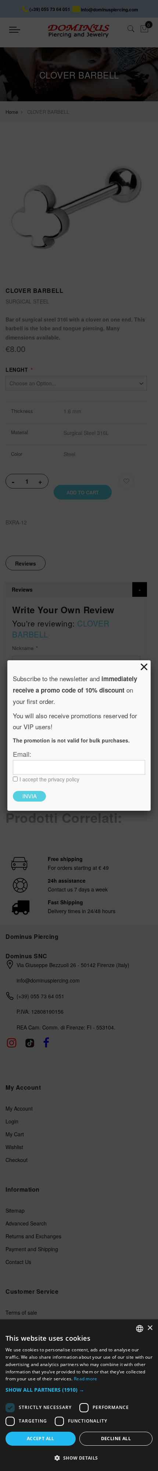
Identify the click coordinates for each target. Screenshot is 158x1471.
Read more (85, 1379)
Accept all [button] (40, 1438)
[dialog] (79, 1395)
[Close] (144, 666)
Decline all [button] (116, 1438)
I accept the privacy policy (49, 779)
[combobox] (139, 1328)
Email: (22, 754)
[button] (79, 1390)
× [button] (149, 1328)
